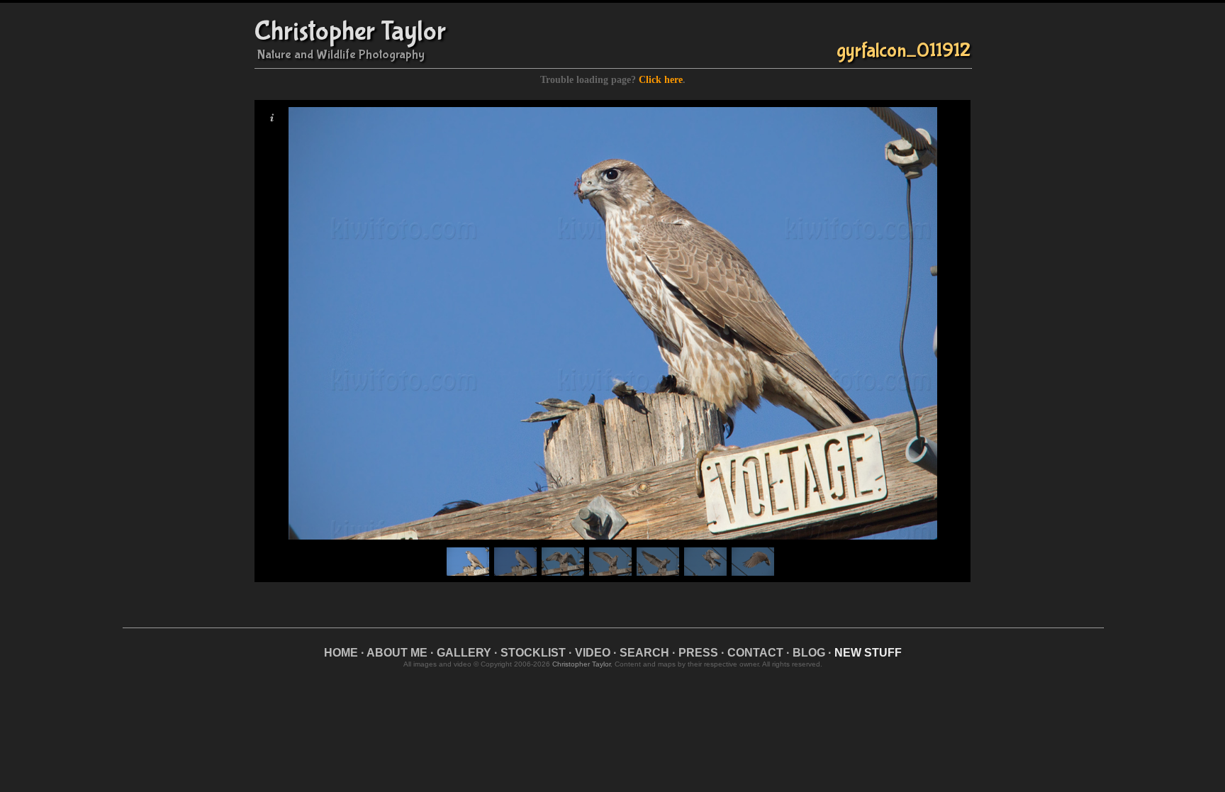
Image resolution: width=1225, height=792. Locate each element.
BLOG (809, 653)
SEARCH (644, 653)
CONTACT (755, 653)
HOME (341, 653)
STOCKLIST (533, 653)
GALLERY (464, 653)
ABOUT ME (397, 653)
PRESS (698, 653)
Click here (661, 79)
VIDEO (592, 653)
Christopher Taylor (350, 32)
